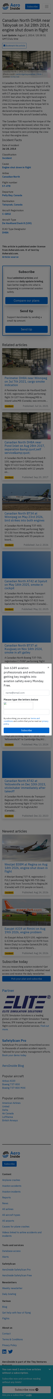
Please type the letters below (21, 699)
